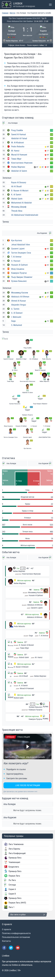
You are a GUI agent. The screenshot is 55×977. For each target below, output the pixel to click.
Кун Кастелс (16, 240)
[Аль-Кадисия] (43, 31)
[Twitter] (11, 948)
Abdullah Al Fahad (19, 138)
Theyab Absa (16, 211)
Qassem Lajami (18, 248)
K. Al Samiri (16, 194)
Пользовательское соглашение (16, 937)
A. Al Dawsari (17, 313)
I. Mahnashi (16, 317)
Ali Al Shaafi (16, 186)
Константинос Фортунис (22, 163)
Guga (13, 321)
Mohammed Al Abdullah (21, 202)
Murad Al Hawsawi (19, 154)
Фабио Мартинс (18, 167)
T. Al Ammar (16, 256)
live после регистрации (27, 785)
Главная (5, 13)
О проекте (6, 929)
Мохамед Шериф (18, 207)
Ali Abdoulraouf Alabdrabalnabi (24, 215)
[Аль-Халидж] (11, 31)
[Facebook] (4, 948)
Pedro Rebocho (17, 146)
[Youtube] (18, 948)
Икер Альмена (17, 269)
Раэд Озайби (17, 130)
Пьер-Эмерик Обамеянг (21, 277)
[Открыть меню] (50, 4)
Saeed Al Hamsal (18, 134)
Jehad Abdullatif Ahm (20, 244)
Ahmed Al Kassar (18, 300)
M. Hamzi (15, 150)
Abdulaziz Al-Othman (20, 296)
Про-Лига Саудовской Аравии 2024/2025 (24, 18)
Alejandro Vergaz (18, 304)
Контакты (6, 941)
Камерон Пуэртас (19, 273)
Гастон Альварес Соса (21, 252)
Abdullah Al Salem (19, 171)
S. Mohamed (16, 325)
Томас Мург (16, 159)
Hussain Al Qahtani (19, 265)
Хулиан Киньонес (19, 281)
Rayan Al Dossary (18, 182)
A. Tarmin (15, 309)
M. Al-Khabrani (17, 142)
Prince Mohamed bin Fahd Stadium (20, 21)
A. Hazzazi (15, 261)
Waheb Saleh (16, 198)
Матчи (12, 13)
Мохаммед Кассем (19, 292)
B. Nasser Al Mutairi (19, 190)
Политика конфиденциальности (16, 933)
